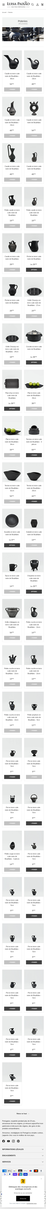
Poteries (10, 12)
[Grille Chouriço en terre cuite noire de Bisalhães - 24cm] (12, 333)
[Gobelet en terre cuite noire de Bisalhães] (34, 518)
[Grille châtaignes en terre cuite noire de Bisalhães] (12, 609)
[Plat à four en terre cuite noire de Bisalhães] (12, 379)
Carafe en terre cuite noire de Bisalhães (34, 121)
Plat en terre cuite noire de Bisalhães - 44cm (34, 395)
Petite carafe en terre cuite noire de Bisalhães (12, 212)
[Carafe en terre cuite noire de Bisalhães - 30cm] (12, 60)
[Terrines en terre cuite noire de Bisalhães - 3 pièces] (34, 426)
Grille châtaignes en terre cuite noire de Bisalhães (12, 624)
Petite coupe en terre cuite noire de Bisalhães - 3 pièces (12, 856)
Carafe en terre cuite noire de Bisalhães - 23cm (34, 76)
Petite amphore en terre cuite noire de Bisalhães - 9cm (34, 717)
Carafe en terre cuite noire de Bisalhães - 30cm (12, 76)
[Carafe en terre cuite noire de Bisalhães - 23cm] (34, 60)
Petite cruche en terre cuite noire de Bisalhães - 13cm (34, 624)
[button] (42, 4)
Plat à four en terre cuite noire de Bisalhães (12, 395)
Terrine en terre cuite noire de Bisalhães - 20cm (34, 488)
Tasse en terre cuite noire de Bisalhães (12, 577)
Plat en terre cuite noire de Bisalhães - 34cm (12, 441)
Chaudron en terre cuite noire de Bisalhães (34, 578)
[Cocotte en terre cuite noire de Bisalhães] (34, 333)
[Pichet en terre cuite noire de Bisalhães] (34, 243)
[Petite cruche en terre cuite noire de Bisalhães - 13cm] (34, 609)
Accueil (4, 12)
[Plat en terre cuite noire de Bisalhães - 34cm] (12, 426)
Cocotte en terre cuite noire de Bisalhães (34, 348)
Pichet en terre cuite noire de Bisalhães (34, 257)
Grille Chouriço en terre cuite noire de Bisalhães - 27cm (34, 302)
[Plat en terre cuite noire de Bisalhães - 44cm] (34, 379)
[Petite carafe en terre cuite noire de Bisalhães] (12, 197)
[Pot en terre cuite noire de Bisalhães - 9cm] (12, 748)
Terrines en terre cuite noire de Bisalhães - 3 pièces (34, 441)
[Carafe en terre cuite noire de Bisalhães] (34, 106)
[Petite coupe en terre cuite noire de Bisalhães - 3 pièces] (12, 840)
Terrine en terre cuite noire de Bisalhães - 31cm (12, 488)
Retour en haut (22, 1113)
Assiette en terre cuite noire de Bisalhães (12, 533)
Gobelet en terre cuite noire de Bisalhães (34, 533)
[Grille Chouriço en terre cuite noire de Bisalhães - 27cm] (34, 287)
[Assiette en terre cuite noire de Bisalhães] (12, 518)
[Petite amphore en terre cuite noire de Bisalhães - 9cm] (34, 701)
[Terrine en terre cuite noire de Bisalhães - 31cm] (12, 472)
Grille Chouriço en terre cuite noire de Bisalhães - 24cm (12, 349)
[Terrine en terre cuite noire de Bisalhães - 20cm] (34, 472)
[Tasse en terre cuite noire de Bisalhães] (12, 562)
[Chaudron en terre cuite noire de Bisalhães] (34, 562)
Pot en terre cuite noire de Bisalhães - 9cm (12, 763)
